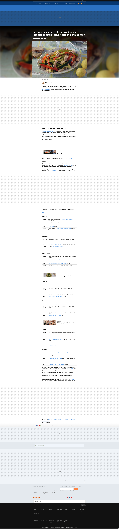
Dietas (47, 425)
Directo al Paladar (59, 509)
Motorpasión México (66, 521)
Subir (83, 505)
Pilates (49, 482)
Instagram (78, 3)
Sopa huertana (51, 315)
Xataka (35, 509)
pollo (55, 382)
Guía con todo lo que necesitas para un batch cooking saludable (65, 323)
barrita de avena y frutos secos (58, 246)
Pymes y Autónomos (81, 511)
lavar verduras (70, 368)
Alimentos (35, 490)
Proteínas (53, 488)
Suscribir (75, 488)
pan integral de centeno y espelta (66, 219)
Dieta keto (76, 482)
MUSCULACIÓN (64, 3)
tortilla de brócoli (58, 315)
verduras (72, 379)
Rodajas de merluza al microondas (55, 309)
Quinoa (41, 482)
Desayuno (35, 492)
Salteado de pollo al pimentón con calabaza (56, 339)
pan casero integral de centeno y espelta (64, 228)
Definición (53, 492)
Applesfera (35, 512)
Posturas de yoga (53, 482)
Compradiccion (74, 512)
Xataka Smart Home (36, 513)
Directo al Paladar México (59, 521)
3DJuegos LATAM (44, 520)
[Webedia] (83, 0)
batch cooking (73, 137)
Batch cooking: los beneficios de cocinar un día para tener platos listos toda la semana (65, 153)
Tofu (72, 482)
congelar (70, 158)
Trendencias (73, 509)
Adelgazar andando (61, 482)
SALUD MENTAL (72, 3)
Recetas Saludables (55, 490)
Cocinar (64, 425)
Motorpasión (66, 509)
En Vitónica (59, 321)
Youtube (81, 3)
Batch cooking (69, 425)
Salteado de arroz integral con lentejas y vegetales (58, 263)
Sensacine (50, 509)
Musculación (36, 488)
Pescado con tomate (52, 345)
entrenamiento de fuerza (45, 493)
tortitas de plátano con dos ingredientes (62, 352)
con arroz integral (53, 170)
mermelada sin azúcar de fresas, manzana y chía (60, 229)
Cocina (60, 425)
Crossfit (45, 482)
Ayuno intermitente (68, 482)
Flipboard (83, 3)
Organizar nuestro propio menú (48, 131)
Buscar (83, 501)
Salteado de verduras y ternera (54, 267)
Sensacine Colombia (50, 522)
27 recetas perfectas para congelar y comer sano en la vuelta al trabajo (66, 276)
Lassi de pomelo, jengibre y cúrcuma (55, 259)
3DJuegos (42, 509)
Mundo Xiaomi (36, 514)
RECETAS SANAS (47, 3)
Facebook (79, 3)
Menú (50, 425)
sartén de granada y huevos (58, 304)
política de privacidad (73, 490)
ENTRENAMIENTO (39, 3)
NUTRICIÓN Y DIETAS (56, 3)
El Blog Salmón (81, 509)
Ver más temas (36, 497)
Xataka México (36, 520)
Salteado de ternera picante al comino (55, 358)
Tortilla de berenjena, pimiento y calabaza (56, 248)
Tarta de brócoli (51, 226)
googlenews (85, 3)
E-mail (45, 38)
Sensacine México (51, 520)
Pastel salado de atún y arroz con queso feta (56, 364)
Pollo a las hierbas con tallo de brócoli (55, 296)
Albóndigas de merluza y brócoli (55, 244)
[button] (48, 82)
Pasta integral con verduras (54, 291)
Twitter (42, 38)
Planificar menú (55, 425)
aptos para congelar (68, 165)
